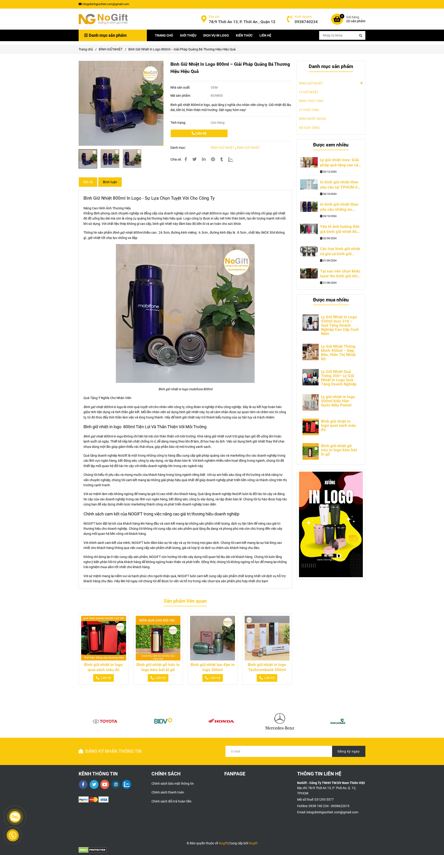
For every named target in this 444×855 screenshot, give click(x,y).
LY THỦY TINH (309, 110)
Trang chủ (86, 49)
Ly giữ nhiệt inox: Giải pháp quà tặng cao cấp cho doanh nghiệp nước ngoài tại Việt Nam (340, 163)
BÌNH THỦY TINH (311, 101)
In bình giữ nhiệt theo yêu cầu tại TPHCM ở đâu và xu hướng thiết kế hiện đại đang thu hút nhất (339, 185)
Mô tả (87, 182)
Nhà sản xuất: (180, 87)
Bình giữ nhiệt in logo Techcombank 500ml (267, 667)
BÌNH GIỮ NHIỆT (111, 49)
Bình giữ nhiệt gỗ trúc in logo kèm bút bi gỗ (158, 667)
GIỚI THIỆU (188, 35)
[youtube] (104, 784)
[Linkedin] (204, 159)
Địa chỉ (214, 17)
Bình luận (110, 182)
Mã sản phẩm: (180, 95)
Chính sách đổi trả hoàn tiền (171, 801)
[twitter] (94, 784)
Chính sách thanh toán (167, 792)
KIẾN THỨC (244, 35)
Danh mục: (178, 147)
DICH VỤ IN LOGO (216, 35)
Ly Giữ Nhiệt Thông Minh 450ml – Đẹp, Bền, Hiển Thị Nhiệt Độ (338, 352)
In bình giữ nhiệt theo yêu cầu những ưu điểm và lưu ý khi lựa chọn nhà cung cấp (339, 207)
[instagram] (115, 784)
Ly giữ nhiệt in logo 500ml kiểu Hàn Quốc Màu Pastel (338, 401)
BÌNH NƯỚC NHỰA (312, 119)
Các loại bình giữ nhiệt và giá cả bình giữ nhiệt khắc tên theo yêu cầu (340, 251)
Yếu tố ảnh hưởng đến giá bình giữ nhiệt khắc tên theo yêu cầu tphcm (340, 229)
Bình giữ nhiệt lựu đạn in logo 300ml (213, 667)
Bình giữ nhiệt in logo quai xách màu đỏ (103, 667)
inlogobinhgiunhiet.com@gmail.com (105, 4)
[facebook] (83, 784)
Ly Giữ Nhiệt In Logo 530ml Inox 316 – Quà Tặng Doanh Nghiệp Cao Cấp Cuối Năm (340, 325)
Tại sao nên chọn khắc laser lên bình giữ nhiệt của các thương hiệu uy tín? (340, 274)
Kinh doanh (303, 17)
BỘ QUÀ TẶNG (309, 128)
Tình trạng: (178, 122)
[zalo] (126, 784)
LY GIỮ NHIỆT (308, 92)
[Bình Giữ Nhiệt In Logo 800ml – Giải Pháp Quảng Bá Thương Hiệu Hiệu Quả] (103, 19)
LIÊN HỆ (265, 35)
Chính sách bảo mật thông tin (172, 783)
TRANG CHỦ (164, 35)
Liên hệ (201, 133)
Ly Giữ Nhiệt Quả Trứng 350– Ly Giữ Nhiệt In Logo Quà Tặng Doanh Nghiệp (339, 377)
